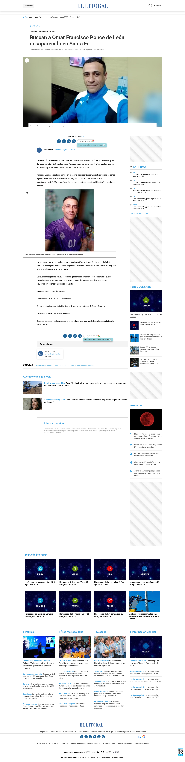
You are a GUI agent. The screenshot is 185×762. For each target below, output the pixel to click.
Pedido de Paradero (44, 366)
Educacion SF (141, 732)
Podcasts (86, 732)
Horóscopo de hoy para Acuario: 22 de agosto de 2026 (146, 182)
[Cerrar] (104, 145)
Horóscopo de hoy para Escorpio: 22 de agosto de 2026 (147, 207)
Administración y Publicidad (89, 743)
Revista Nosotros (55, 732)
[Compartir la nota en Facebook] (59, 141)
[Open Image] (27, 60)
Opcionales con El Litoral (131, 743)
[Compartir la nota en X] (63, 141)
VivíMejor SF (111, 732)
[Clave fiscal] (180, 756)
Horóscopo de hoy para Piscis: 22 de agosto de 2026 (146, 174)
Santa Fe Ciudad (60, 366)
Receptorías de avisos (69, 743)
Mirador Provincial (98, 732)
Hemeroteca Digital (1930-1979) (48, 743)
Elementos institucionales (111, 743)
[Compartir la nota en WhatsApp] (68, 141)
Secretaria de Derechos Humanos (81, 366)
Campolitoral (43, 732)
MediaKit (145, 743)
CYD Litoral (78, 732)
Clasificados (68, 732)
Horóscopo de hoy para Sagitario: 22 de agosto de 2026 (147, 198)
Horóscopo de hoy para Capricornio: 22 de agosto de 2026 (147, 190)
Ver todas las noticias (139, 213)
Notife (132, 732)
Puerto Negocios (123, 732)
